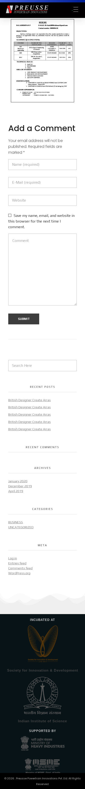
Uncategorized (21, 527)
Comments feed (20, 568)
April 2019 (15, 491)
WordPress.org (19, 573)
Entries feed (17, 563)
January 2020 (17, 481)
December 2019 (20, 486)
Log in (12, 558)
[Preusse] (38, 9)
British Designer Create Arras (29, 400)
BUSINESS (15, 522)
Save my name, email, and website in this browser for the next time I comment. (41, 221)
